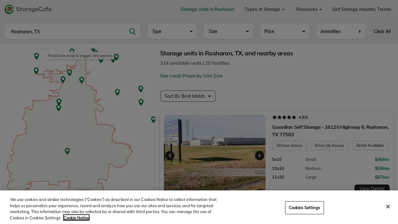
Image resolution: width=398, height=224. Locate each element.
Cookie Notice (76, 217)
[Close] (388, 206)
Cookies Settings (304, 207)
